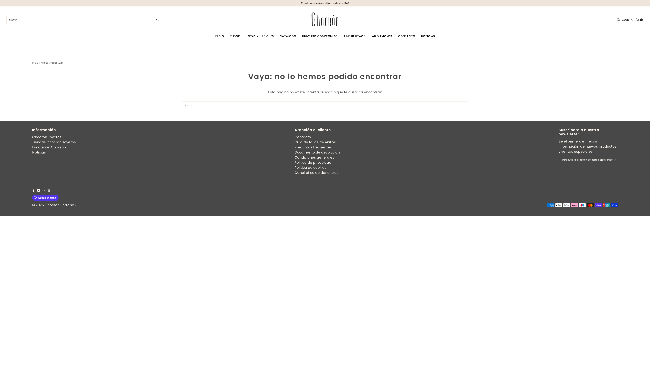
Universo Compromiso (320, 36)
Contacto (406, 36)
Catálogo (288, 36)
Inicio (219, 36)
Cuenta (627, 20)
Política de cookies (310, 167)
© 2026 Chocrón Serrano (53, 205)
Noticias (428, 36)
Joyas (251, 36)
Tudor (235, 36)
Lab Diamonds (381, 36)
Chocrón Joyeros (46, 137)
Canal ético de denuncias (317, 172)
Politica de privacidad (313, 162)
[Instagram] (49, 190)
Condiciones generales (314, 157)
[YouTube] (38, 190)
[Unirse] (613, 160)
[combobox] (84, 20)
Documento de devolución (317, 152)
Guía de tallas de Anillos (315, 142)
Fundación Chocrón (49, 147)
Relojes (268, 36)
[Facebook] (33, 190)
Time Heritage (354, 36)
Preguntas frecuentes (313, 147)
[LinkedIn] (44, 190)
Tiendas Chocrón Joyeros (54, 142)
